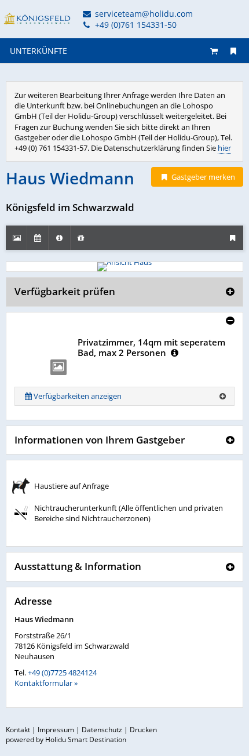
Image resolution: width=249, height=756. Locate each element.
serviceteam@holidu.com (143, 13)
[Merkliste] (233, 50)
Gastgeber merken (202, 177)
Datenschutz (102, 730)
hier (224, 148)
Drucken (143, 730)
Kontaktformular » (46, 683)
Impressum (56, 730)
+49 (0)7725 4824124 (62, 672)
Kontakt (18, 730)
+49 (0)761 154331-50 (135, 24)
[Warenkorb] (214, 50)
